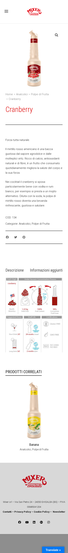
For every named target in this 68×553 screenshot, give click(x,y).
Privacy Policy (23, 511)
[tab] (14, 270)
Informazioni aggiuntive (48, 270)
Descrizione (14, 270)
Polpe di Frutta (40, 94)
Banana (34, 445)
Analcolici (22, 94)
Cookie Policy (42, 511)
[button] (56, 35)
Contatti (7, 511)
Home (9, 94)
